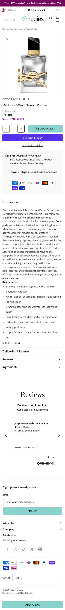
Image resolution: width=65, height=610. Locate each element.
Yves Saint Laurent (15, 99)
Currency (6, 577)
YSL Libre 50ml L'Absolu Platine (24, 29)
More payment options (32, 145)
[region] (32, 435)
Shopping (8, 529)
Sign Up (32, 511)
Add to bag (32, 604)
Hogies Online (16, 589)
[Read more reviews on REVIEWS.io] (46, 464)
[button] (6, 19)
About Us (8, 523)
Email (5, 494)
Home (5, 29)
